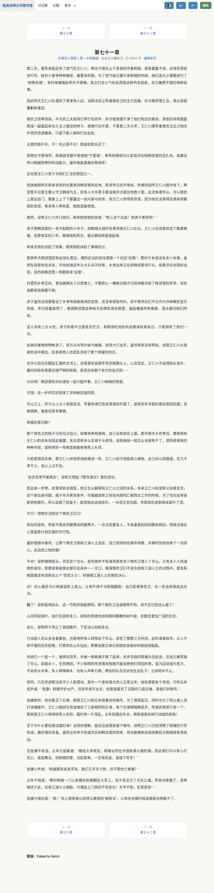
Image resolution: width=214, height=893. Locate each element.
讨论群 (43, 5)
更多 (67, 5)
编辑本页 (150, 58)
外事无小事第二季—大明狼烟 (78, 58)
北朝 (56, 5)
